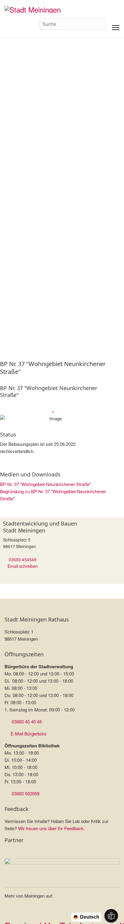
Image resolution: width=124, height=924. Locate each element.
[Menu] (115, 28)
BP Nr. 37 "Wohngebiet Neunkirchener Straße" (45, 484)
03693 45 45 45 (27, 721)
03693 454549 (22, 559)
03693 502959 (25, 793)
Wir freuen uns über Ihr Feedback (51, 828)
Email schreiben (23, 566)
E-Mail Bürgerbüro (28, 733)
